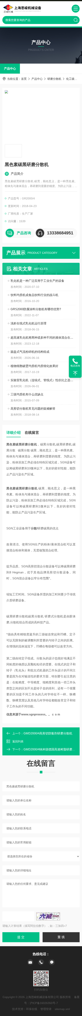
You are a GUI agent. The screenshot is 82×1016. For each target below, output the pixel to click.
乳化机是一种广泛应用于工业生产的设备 (37, 280)
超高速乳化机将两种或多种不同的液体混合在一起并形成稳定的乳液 (43, 337)
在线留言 (32, 433)
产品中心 (10, 68)
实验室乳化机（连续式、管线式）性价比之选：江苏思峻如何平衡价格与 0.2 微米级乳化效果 (43, 380)
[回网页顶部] (75, 373)
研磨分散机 (54, 78)
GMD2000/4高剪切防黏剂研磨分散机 (47, 733)
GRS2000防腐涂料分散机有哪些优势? (36, 309)
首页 (24, 78)
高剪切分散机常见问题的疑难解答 (33, 408)
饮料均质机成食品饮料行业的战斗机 (34, 295)
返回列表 (17, 741)
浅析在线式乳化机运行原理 (28, 323)
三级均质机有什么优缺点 (27, 394)
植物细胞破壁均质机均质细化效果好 (34, 366)
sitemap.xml (62, 1009)
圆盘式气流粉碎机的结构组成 (30, 351)
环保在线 (31, 1009)
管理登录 (46, 1009)
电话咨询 (75, 365)
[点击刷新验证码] (48, 916)
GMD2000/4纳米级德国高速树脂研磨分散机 (52, 749)
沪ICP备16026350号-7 (44, 1003)
